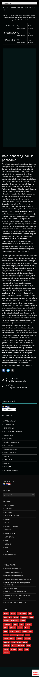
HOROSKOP (7, 624)
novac (18, 631)
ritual (27, 635)
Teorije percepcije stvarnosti (16, 388)
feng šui (22, 621)
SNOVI (6, 463)
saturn (6, 638)
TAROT (6, 467)
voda (20, 649)
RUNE (5, 456)
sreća (19, 642)
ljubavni (20, 628)
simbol (12, 638)
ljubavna (12, 628)
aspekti (13, 613)
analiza (6, 613)
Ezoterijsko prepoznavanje (16, 381)
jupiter (15, 624)
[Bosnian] (3, 407)
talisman (6, 645)
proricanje (20, 635)
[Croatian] (6, 407)
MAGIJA (6, 439)
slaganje (6, 642)
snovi (13, 642)
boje (30, 613)
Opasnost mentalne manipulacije (13, 576)
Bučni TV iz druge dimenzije (12, 568)
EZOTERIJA (7, 424)
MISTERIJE (7, 446)
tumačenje (21, 645)
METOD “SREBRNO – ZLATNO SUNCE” (16, 602)
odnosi (6, 635)
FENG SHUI (7, 428)
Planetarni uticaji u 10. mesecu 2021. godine (17, 595)
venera (6, 649)
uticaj (28, 645)
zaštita (26, 649)
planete (12, 635)
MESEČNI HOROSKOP (10, 442)
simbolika (19, 638)
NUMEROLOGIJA (9, 449)
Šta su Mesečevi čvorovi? (12, 599)
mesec (12, 631)
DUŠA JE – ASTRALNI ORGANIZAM (15, 592)
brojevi (16, 617)
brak (5, 617)
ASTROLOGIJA (8, 421)
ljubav (5, 628)
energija (6, 621)
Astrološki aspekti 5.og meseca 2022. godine (17, 579)
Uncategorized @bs (9, 470)
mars (5, 631)
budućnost (24, 617)
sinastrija (27, 638)
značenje (6, 653)
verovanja (13, 649)
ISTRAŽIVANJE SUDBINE (11, 431)
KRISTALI (6, 435)
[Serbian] (8, 407)
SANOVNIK (7, 460)
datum (31, 617)
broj (10, 617)
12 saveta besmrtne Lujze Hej (13, 572)
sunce (25, 642)
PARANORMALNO (9, 453)
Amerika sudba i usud (10, 588)
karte (21, 624)
